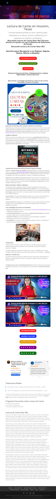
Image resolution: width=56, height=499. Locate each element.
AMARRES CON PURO (28, 336)
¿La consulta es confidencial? (13, 405)
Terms (36, 489)
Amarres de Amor (18, 488)
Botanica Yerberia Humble (30, 488)
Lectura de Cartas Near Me (17, 412)
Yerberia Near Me (42, 488)
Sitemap (10, 488)
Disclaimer (42, 489)
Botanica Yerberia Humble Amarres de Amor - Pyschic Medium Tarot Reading (19, 364)
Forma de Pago (24, 489)
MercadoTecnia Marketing (36, 495)
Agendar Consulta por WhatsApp (28, 63)
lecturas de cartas (23, 172)
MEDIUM (28, 353)
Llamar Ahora (28, 69)
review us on (15, 374)
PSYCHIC (28, 347)
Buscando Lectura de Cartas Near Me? (28, 46)
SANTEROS (28, 342)
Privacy (31, 489)
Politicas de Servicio (14, 489)
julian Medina (38, 362)
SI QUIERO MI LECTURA (28, 58)
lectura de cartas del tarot (39, 209)
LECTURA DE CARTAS (28, 331)
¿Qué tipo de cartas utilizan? (13, 403)
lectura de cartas (10, 132)
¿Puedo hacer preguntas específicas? (15, 406)
